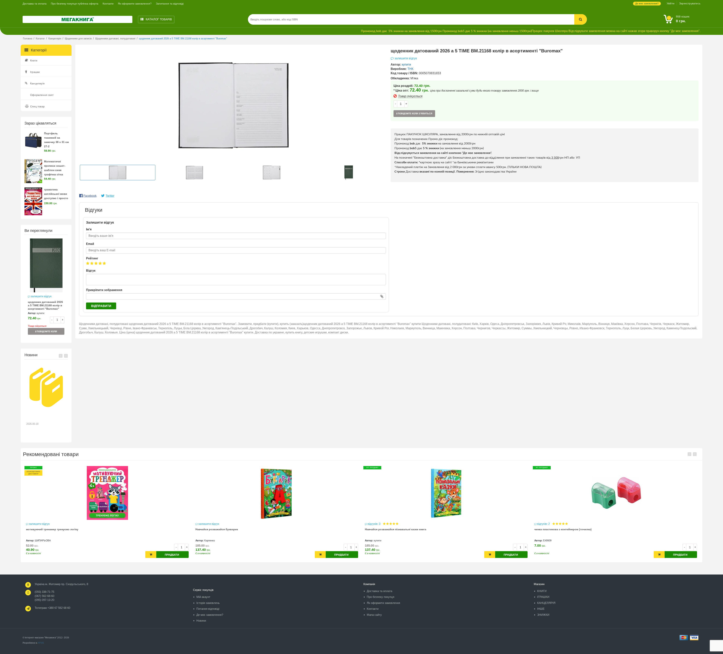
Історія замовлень (208, 602)
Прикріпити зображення (104, 290)
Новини (201, 620)
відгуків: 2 (374, 523)
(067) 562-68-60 (44, 595)
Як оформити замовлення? (135, 3)
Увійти (670, 3)
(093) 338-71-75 (44, 591)
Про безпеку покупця (380, 596)
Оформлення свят (41, 94)
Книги (33, 60)
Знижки (543, 614)
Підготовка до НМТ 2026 (44, 415)
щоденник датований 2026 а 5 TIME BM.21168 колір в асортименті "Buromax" (45, 305)
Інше (541, 608)
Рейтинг (92, 258)
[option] (46, 288)
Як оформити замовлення (383, 602)
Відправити (101, 306)
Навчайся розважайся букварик (47, 529)
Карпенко (40, 540)
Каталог (158, 19)
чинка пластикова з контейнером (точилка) (393, 529)
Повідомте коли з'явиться (46, 332)
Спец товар (37, 106)
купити (40, 313)
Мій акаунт (203, 596)
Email (90, 243)
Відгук (90, 270)
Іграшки (35, 71)
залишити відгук (41, 296)
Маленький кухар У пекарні (552, 529)
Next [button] (66, 356)
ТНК (410, 68)
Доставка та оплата (35, 3)
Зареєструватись (689, 3)
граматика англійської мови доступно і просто (56, 194)
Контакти (108, 3)
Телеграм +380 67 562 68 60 (52, 607)
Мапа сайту (374, 614)
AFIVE (41, 643)
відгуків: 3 (205, 523)
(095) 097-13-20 (44, 599)
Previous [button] (61, 356)
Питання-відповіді (207, 608)
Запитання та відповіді (170, 3)
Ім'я (89, 229)
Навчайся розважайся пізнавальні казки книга (226, 529)
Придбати (172, 554)
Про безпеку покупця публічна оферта (74, 3)
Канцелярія (37, 83)
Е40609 (378, 540)
